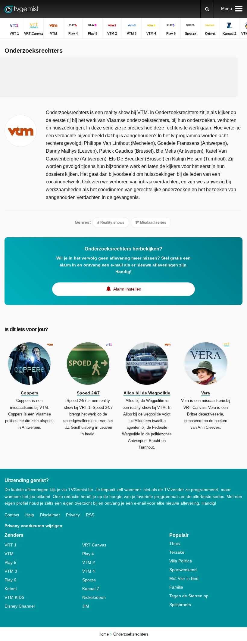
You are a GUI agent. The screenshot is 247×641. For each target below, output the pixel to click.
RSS (90, 514)
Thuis (174, 543)
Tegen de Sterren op (188, 595)
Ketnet (11, 588)
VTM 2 (88, 562)
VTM (9, 553)
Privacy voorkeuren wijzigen (33, 525)
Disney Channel (20, 606)
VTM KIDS (14, 597)
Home (103, 634)
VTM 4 (88, 571)
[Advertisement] (119, 77)
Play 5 (10, 562)
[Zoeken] (207, 9)
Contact (12, 514)
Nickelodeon (94, 597)
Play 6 (10, 579)
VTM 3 (11, 571)
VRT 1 (11, 545)
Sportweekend (183, 569)
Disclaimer (50, 514)
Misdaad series (152, 222)
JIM (85, 606)
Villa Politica (180, 561)
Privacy (73, 514)
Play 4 (88, 553)
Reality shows (111, 222)
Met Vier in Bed (184, 578)
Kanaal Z (90, 588)
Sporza (89, 579)
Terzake (176, 552)
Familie (176, 587)
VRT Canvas (94, 545)
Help (29, 514)
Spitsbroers (180, 604)
